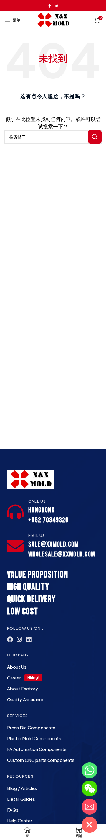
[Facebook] (10, 639)
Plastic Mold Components (34, 738)
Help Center (19, 820)
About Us (16, 667)
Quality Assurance (25, 699)
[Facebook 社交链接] (49, 5)
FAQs (13, 809)
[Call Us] (15, 511)
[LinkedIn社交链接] (56, 5)
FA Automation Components (37, 749)
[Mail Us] (15, 546)
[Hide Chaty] (89, 825)
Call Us (37, 501)
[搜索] (95, 137)
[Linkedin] (29, 639)
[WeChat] (89, 788)
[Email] (89, 807)
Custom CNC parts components (40, 760)
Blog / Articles (22, 788)
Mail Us (36, 535)
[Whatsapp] (89, 770)
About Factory (22, 688)
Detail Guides (21, 799)
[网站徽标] (53, 19)
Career (14, 677)
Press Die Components (31, 727)
